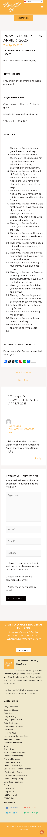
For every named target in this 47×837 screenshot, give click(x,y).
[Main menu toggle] (42, 7)
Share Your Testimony (13, 756)
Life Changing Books (13, 772)
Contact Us (9, 788)
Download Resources (13, 782)
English (29, 1)
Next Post (23, 380)
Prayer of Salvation (12, 759)
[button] (23, 18)
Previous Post (23, 372)
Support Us (9, 792)
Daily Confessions (11, 723)
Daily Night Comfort (13, 720)
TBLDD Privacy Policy (13, 778)
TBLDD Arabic (10, 798)
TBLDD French (10, 795)
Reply (38, 458)
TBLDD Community (13, 765)
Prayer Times (9, 749)
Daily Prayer (9, 713)
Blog (6, 746)
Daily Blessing (10, 716)
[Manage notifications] (42, 832)
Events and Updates (13, 742)
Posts (6, 785)
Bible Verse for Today (13, 726)
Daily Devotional (11, 707)
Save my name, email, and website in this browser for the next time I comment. (22, 566)
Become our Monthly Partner (17, 769)
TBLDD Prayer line (12, 762)
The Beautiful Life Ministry (15, 775)
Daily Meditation (11, 710)
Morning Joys (10, 733)
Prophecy (8, 729)
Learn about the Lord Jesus (16, 736)
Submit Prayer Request (14, 752)
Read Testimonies (12, 739)
